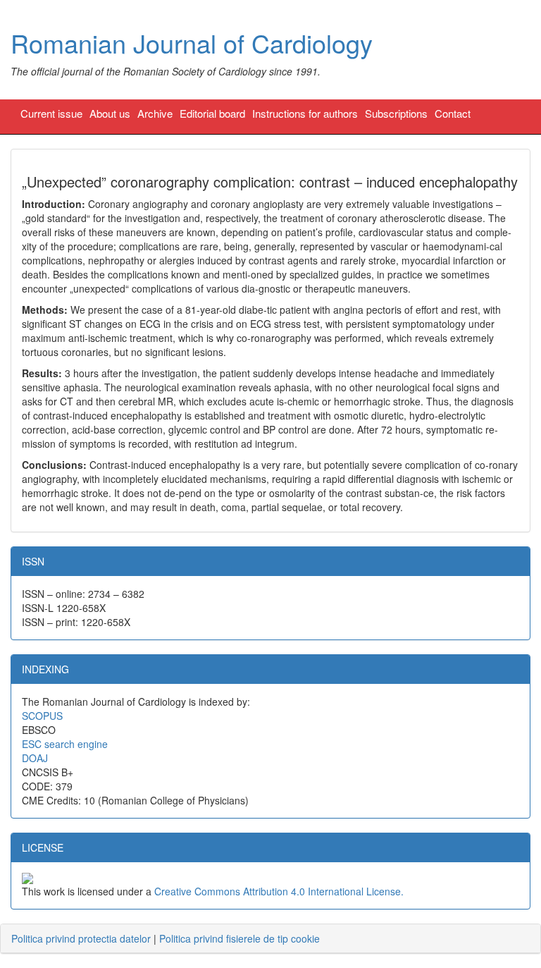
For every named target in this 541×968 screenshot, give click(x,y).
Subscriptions (396, 113)
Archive (155, 113)
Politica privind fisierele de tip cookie (239, 938)
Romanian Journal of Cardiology (192, 43)
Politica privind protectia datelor (81, 938)
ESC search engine (65, 744)
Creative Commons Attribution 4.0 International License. (279, 891)
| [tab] (165, 938)
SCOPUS (42, 716)
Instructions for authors (305, 113)
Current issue (51, 113)
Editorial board (212, 113)
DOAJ (35, 758)
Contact (453, 113)
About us (109, 113)
